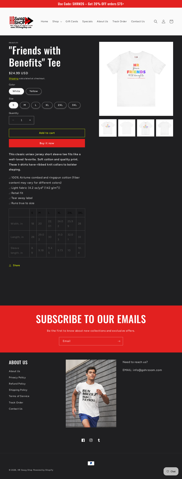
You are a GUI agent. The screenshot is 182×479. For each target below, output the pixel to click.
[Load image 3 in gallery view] (145, 127)
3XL (74, 105)
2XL (60, 105)
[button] (56, 21)
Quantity (13, 113)
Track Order (16, 402)
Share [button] (16, 265)
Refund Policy (17, 383)
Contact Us (16, 408)
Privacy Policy (17, 377)
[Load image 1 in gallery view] (107, 127)
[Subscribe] (119, 341)
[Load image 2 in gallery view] (126, 127)
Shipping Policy (18, 389)
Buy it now (47, 143)
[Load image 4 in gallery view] (164, 127)
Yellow (34, 91)
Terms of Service (19, 396)
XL (47, 105)
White (16, 91)
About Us (14, 371)
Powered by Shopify (43, 470)
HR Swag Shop (25, 470)
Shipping (13, 78)
